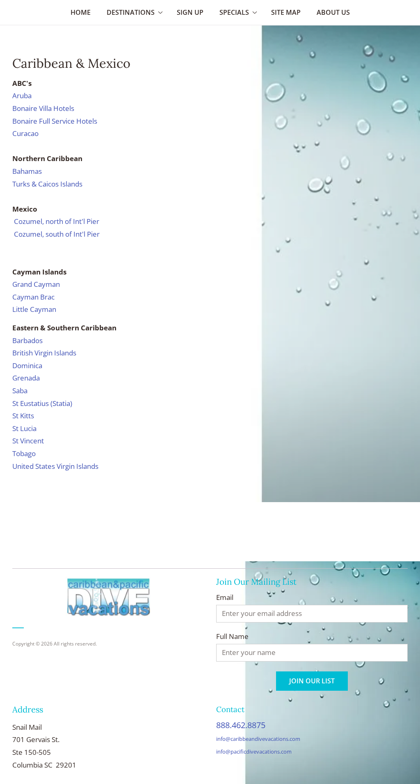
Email (224, 597)
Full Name (232, 636)
